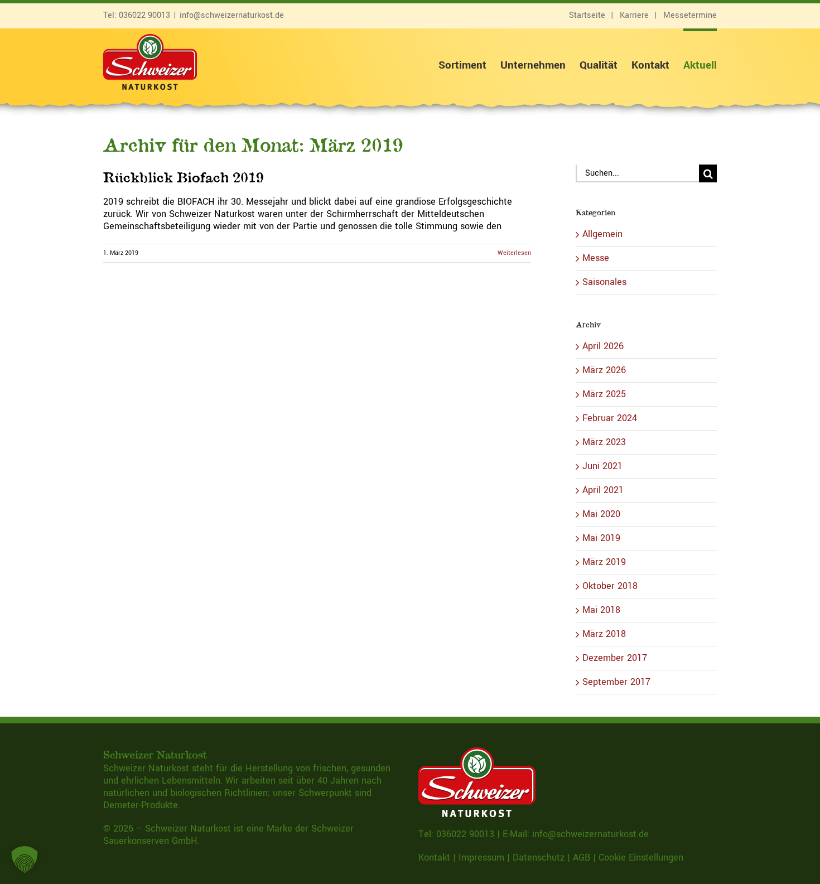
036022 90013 (144, 15)
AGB (581, 857)
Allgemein (602, 234)
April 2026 (603, 346)
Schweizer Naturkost (188, 828)
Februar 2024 (609, 418)
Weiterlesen (514, 253)
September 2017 (616, 681)
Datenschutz (539, 857)
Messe (595, 258)
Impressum (481, 857)
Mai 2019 (601, 538)
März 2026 (604, 370)
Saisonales (604, 282)
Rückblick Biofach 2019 (183, 177)
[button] (24, 859)
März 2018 (604, 633)
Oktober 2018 (610, 585)
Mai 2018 (601, 609)
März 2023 (604, 442)
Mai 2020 (601, 514)
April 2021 (603, 490)
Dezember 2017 (614, 657)
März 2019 (604, 561)
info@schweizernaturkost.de (232, 15)
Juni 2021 (602, 466)
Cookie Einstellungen (641, 857)
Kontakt (434, 857)
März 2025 (604, 394)
